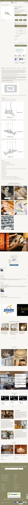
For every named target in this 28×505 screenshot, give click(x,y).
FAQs (14, 478)
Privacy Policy (15, 489)
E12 (11, 164)
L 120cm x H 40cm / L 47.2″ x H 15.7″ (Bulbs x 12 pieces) (20, 33)
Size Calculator (17, 63)
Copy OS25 (24, 20)
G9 (7, 164)
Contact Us (15, 477)
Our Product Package (3, 490)
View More (14, 394)
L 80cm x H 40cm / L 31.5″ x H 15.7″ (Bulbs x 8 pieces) (20, 28)
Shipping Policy (16, 488)
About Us (15, 476)
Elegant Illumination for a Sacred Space (20, 455)
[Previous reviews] (15, 50)
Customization (3, 487)
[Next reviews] (26, 50)
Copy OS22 (20, 20)
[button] (20, 50)
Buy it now (20, 45)
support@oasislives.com (7, 0)
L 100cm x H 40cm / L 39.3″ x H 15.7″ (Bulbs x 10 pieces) (20, 31)
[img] (2, 275)
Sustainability (15, 482)
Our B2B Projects (3, 488)
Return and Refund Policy (17, 487)
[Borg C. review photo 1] (2, 290)
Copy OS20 (16, 20)
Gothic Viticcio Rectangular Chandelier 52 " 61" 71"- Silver (14, 332)
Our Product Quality (3, 489)
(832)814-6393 (5, 478)
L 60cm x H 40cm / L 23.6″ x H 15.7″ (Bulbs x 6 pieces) (20, 26)
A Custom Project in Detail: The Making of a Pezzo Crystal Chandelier (7, 455)
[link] (7, 242)
